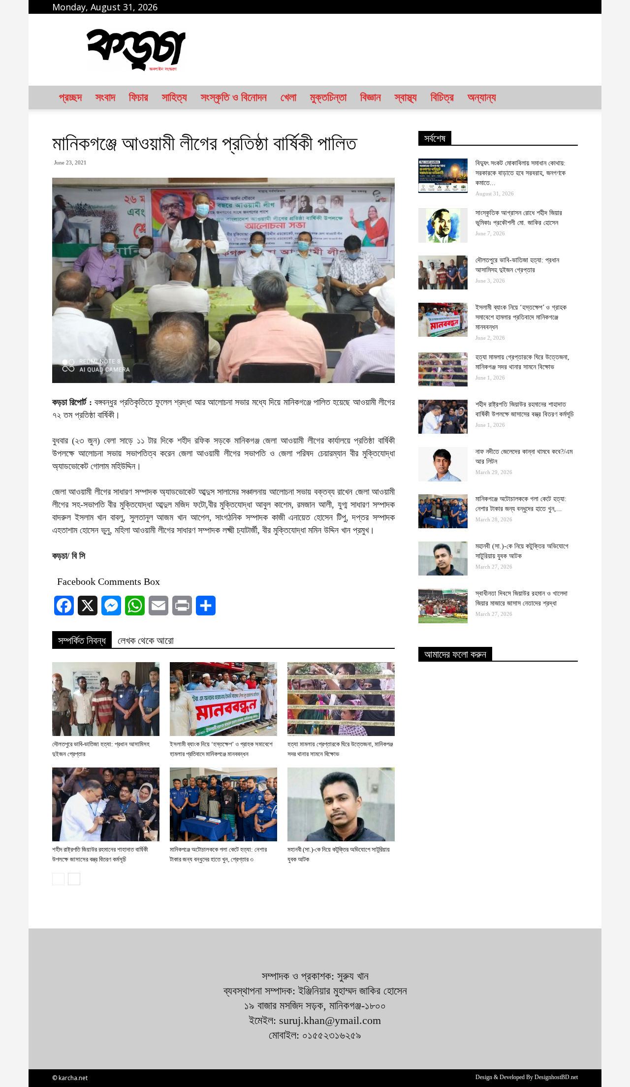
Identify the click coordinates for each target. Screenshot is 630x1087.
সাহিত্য (174, 97)
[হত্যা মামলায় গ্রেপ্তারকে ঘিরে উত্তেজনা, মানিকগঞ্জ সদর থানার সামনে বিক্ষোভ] (341, 699)
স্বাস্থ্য (406, 97)
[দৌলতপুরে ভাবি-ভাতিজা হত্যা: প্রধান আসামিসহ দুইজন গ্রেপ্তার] (105, 699)
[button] (566, 97)
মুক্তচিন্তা (328, 97)
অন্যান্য (482, 97)
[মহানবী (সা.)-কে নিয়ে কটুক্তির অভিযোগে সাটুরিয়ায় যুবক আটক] (341, 804)
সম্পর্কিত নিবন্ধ (82, 640)
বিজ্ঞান (370, 97)
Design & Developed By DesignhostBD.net (526, 1077)
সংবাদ (105, 97)
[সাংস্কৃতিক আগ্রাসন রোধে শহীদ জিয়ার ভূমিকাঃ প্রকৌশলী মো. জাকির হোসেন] (443, 225)
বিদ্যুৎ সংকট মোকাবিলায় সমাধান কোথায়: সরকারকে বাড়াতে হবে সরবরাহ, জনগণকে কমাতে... (520, 173)
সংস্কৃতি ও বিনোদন (234, 97)
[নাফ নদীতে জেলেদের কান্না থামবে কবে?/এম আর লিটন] (443, 464)
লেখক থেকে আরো (146, 640)
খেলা (288, 97)
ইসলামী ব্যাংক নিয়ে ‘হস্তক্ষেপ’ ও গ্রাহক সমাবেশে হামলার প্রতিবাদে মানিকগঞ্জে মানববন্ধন (521, 317)
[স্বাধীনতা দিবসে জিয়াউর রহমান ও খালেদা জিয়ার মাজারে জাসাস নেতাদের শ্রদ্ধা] (443, 606)
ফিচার (138, 97)
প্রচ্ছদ (70, 97)
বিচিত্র (442, 97)
